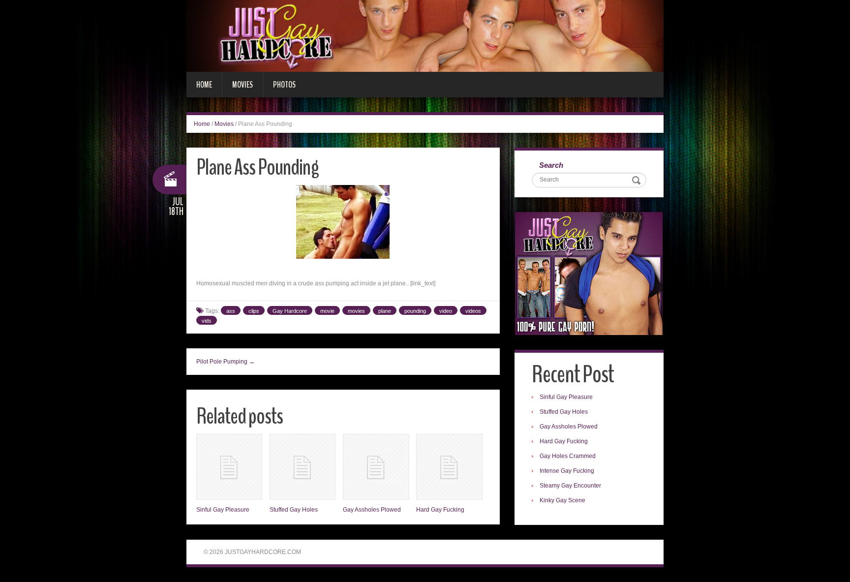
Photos (284, 85)
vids (207, 321)
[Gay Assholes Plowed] (376, 467)
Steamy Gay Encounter (570, 485)
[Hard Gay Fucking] (449, 467)
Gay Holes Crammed (568, 456)
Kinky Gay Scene (562, 500)
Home (204, 85)
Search (551, 165)
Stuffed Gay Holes (294, 509)
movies (356, 311)
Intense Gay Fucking (567, 470)
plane (384, 311)
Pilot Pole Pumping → (225, 361)
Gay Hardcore (290, 311)
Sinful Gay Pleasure (222, 509)
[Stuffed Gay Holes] (302, 467)
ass (230, 311)
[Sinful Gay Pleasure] (229, 467)
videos (473, 311)
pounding (415, 311)
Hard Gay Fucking (440, 509)
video (445, 311)
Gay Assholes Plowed (372, 509)
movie (327, 311)
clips (253, 311)
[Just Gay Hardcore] (425, 35)
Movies (242, 85)
